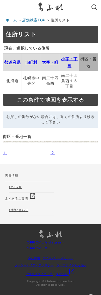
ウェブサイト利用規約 (71, 265)
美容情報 (11, 175)
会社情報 (34, 258)
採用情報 (65, 274)
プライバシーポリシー (58, 258)
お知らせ (15, 187)
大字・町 (50, 62)
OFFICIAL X (37, 248)
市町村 (31, 62)
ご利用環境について (39, 274)
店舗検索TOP (33, 20)
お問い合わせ (18, 210)
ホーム (11, 20)
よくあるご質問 (20, 196)
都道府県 (12, 62)
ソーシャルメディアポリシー (34, 265)
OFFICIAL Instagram (45, 242)
